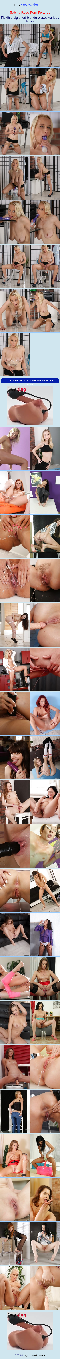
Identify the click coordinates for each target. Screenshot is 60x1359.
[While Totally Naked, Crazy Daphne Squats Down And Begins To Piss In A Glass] (15, 1155)
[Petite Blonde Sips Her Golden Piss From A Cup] (45, 758)
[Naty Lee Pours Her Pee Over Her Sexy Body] (45, 978)
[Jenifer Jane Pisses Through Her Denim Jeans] (15, 890)
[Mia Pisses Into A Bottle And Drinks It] (45, 669)
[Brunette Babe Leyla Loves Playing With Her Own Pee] (45, 492)
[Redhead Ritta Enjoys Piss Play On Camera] (45, 846)
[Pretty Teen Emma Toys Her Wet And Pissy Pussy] (15, 934)
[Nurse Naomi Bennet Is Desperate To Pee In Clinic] (15, 537)
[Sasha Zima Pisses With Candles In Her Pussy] (45, 1288)
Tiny (26, 4)
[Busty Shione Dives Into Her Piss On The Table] (45, 802)
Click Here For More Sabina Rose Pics (30, 382)
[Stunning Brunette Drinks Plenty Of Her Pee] (45, 625)
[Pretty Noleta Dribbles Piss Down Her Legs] (15, 448)
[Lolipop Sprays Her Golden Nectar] (45, 1155)
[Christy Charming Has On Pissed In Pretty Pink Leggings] (15, 978)
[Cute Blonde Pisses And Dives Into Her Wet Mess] (15, 1111)
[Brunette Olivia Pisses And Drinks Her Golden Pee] (15, 802)
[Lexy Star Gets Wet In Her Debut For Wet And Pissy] (45, 581)
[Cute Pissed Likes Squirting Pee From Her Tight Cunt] (15, 492)
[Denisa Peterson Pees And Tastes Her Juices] (15, 1200)
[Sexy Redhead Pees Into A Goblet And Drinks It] (15, 1244)
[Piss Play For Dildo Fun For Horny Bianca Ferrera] (15, 713)
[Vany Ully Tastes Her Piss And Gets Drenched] (45, 890)
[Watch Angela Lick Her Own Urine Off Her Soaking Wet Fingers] (45, 1067)
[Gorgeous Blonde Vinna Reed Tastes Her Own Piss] (15, 669)
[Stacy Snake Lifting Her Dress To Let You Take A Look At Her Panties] (15, 625)
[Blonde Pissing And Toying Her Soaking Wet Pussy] (15, 1288)
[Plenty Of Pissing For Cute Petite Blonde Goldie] (45, 448)
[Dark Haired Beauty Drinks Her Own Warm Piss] (45, 1023)
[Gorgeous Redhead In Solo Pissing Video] (15, 846)
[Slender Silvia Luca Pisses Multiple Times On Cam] (45, 537)
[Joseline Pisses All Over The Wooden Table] (45, 1200)
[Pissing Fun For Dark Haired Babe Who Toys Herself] (45, 1244)
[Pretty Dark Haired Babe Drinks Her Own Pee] (15, 758)
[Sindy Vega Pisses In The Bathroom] (15, 1067)
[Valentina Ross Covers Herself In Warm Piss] (45, 934)
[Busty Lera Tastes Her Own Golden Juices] (15, 1023)
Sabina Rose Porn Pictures (30, 12)
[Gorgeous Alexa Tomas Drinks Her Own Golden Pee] (45, 1111)
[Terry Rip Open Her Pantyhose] (45, 713)
